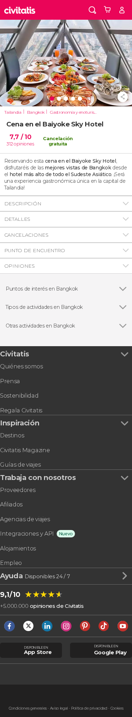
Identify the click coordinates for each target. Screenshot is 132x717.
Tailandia (12, 112)
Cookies (117, 708)
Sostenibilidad (19, 395)
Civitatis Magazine (25, 450)
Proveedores (17, 490)
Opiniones (19, 266)
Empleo (11, 563)
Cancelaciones (26, 235)
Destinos (12, 435)
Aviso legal (59, 708)
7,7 (20, 137)
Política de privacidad (89, 708)
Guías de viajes (20, 464)
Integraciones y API (27, 533)
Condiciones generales (28, 708)
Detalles (17, 219)
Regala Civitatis (21, 410)
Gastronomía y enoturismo (75, 112)
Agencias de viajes (25, 519)
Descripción (22, 203)
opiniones (24, 143)
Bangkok (36, 112)
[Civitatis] (19, 10)
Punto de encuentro (34, 250)
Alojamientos (18, 548)
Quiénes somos (21, 366)
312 (10, 143)
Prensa (10, 381)
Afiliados (11, 504)
